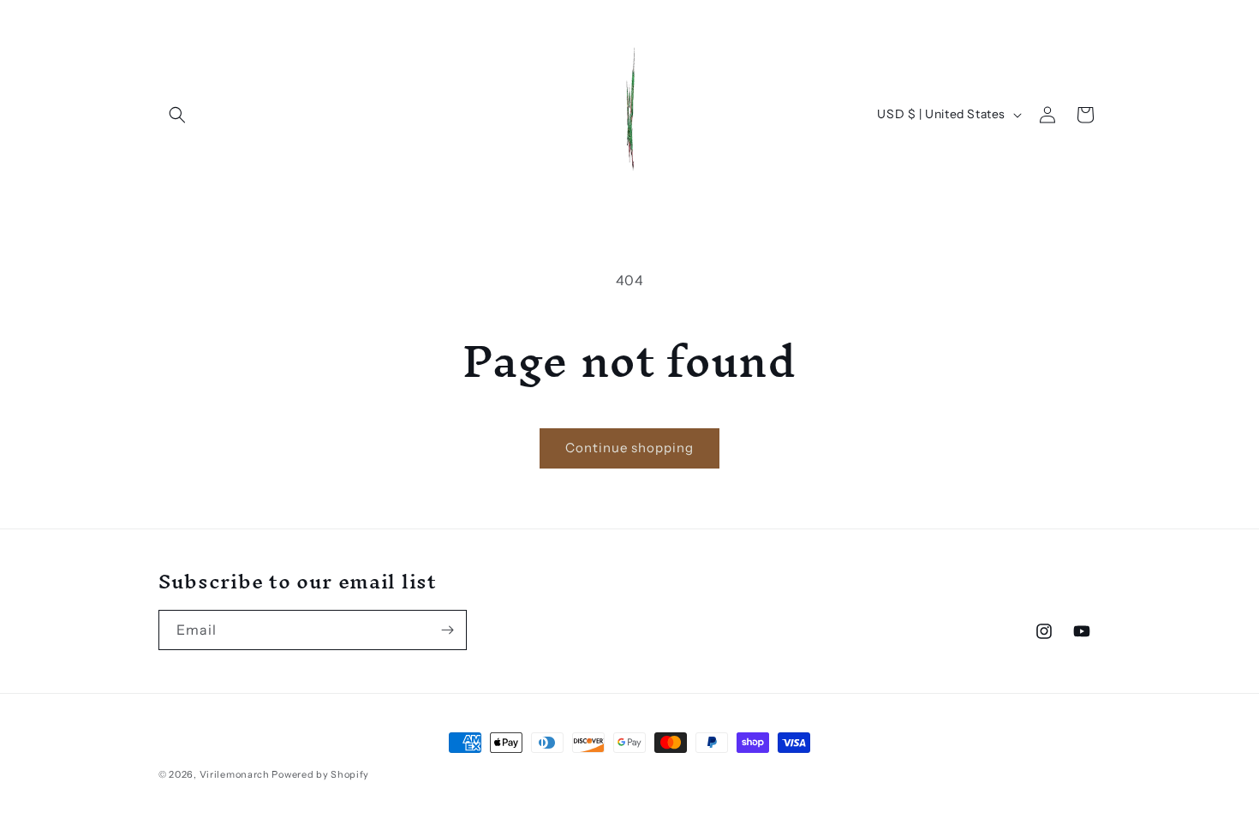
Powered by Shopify (320, 774)
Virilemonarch (235, 774)
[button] (177, 115)
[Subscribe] (447, 630)
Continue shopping (629, 447)
